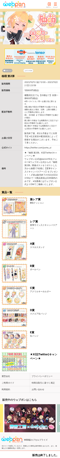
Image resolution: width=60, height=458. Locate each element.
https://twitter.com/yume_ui (37, 147)
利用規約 (6, 389)
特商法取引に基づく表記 (43, 382)
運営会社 (6, 376)
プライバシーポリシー (42, 376)
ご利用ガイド (8, 382)
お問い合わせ (38, 389)
